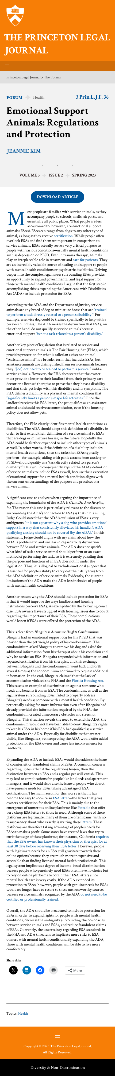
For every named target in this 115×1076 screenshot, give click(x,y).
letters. (87, 821)
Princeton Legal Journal (23, 77)
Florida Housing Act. (88, 680)
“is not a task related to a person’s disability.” (70, 333)
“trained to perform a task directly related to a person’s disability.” (56, 312)
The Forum (52, 77)
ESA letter (61, 797)
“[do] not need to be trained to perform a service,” (53, 368)
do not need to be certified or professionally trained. (56, 896)
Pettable (84, 807)
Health (38, 97)
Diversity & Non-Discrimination (57, 1067)
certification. (64, 235)
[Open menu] (7, 66)
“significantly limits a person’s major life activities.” (45, 397)
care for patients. (85, 259)
